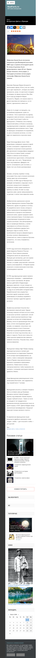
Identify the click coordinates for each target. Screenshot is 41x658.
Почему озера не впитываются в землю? (19, 604)
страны (17, 429)
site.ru (17, 7)
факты (13, 429)
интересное (22, 429)
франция (9, 429)
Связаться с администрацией (15, 643)
